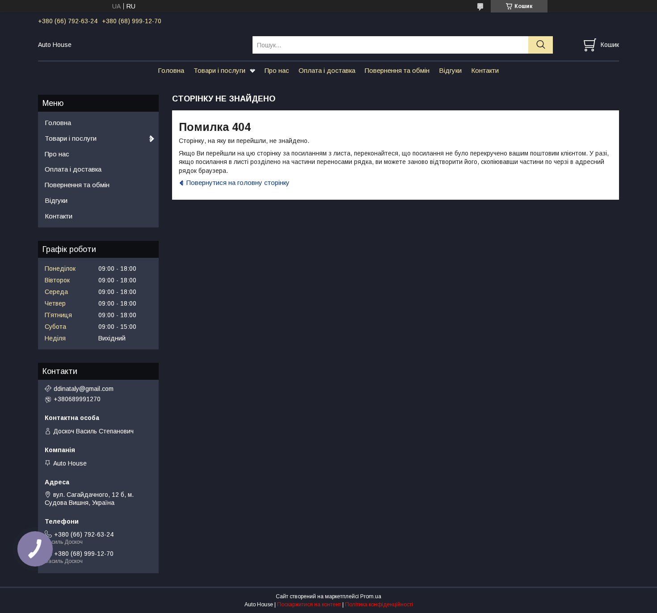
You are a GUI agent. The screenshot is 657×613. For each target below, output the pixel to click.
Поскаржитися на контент (309, 604)
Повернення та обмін (397, 70)
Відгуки (450, 70)
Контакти (485, 70)
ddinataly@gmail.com (84, 388)
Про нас (277, 70)
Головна (171, 70)
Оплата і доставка (327, 70)
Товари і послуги (219, 70)
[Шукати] (540, 45)
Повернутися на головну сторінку (238, 182)
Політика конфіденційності (379, 604)
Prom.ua (370, 596)
